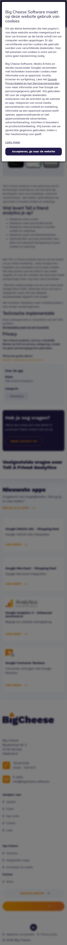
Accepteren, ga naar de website (33, 151)
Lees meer (12, 142)
